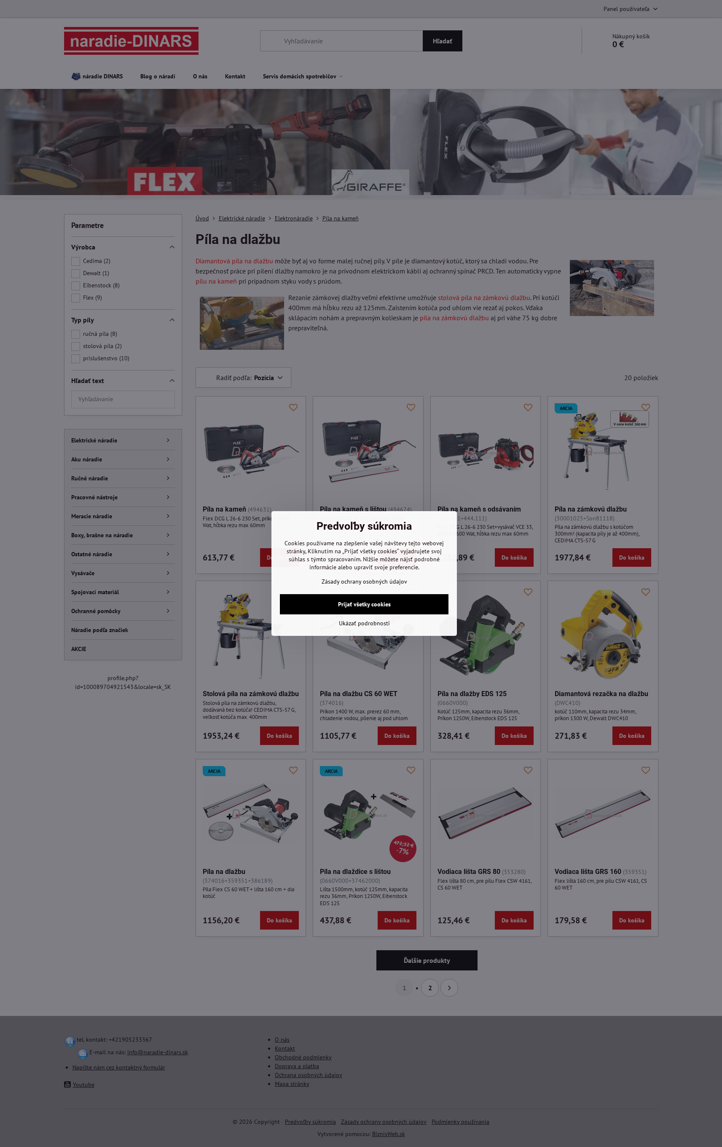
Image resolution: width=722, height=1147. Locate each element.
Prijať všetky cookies (364, 604)
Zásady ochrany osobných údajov (364, 581)
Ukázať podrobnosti (364, 623)
